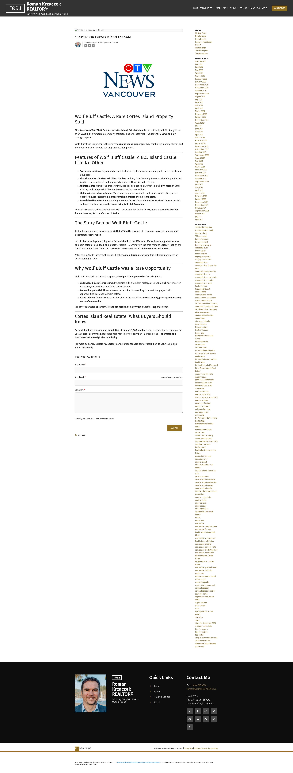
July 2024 (198, 126)
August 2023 (200, 158)
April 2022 (199, 190)
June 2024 (199, 129)
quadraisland (200, 503)
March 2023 (200, 167)
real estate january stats (205, 547)
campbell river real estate (206, 277)
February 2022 (201, 196)
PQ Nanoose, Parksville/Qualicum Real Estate (205, 450)
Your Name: (80, 364)
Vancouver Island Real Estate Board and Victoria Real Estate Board (138, 762)
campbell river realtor (204, 280)
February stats (201, 327)
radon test (199, 520)
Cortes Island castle (203, 295)
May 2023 (199, 161)
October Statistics (202, 444)
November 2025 (201, 88)
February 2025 (201, 114)
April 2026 (199, 73)
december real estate (204, 315)
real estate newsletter (204, 553)
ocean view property (203, 438)
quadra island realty (203, 488)
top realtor (199, 635)
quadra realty (201, 500)
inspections (200, 345)
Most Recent (200, 61)
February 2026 (201, 79)
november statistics (203, 430)
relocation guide (202, 582)
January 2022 (200, 199)
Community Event (202, 289)
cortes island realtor (203, 301)
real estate (199, 523)
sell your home (201, 594)
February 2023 (201, 170)
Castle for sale (201, 286)
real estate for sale (203, 529)
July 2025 (198, 99)
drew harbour (201, 324)
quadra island (201, 462)
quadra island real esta (205, 479)
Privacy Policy (188, 748)
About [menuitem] (264, 8)
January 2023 (200, 173)
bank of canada (201, 239)
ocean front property (204, 435)
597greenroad (201, 236)
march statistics (202, 392)
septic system (201, 603)
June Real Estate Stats (204, 380)
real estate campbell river (206, 526)
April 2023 (199, 164)
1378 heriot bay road (203, 227)
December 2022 (201, 176)
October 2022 (200, 179)
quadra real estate (203, 497)
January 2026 (200, 82)
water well (199, 647)
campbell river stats (203, 283)
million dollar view (202, 409)
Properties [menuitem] (221, 8)
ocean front (200, 433)
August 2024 (200, 123)
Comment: (79, 390)
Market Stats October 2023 (206, 397)
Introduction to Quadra (205, 350)
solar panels (200, 605)
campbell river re (202, 274)
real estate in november (205, 538)
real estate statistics (203, 570)
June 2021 (199, 220)
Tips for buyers (201, 51)
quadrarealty (200, 506)
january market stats (204, 374)
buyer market (201, 254)
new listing (199, 415)
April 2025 (199, 108)
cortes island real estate (205, 298)
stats (197, 620)
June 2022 (199, 184)
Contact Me (279, 8)
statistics (199, 617)
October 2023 (200, 152)
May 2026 (199, 70)
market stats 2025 (202, 394)
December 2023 (201, 146)
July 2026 (198, 64)
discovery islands (202, 321)
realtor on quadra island (205, 576)
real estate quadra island (205, 567)
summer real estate (203, 626)
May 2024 (199, 132)
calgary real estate (203, 260)
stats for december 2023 (205, 623)
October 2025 (200, 91)
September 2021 (202, 211)
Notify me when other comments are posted (95, 419)
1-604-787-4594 (198, 685)
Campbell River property (205, 271)
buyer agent (200, 251)
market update (201, 400)
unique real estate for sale (206, 638)
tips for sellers (201, 632)
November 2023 (201, 149)
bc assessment (201, 242)
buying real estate (202, 257)
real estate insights (203, 544)
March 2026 (200, 76)
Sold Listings (200, 48)
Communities (206, 8)
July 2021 (198, 217)
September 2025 (202, 94)
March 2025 (200, 111)
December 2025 (201, 85)
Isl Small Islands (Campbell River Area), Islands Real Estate (206, 368)
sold (197, 608)
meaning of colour (202, 403)
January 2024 (200, 143)
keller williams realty (203, 383)
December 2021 (201, 202)
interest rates (201, 348)
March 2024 (200, 138)
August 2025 (200, 96)
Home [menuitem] (195, 8)
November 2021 (201, 205)
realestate (199, 573)
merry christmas (202, 406)
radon (197, 518)
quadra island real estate (205, 482)
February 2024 (201, 140)
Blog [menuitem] (253, 8)
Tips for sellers (201, 54)
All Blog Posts (200, 33)
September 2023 (202, 155)
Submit (174, 428)
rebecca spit (200, 579)
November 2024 (201, 120)
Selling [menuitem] (243, 8)
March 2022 (200, 193)
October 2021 (200, 208)
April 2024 (199, 135)
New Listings (200, 36)
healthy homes (201, 330)
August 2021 (200, 214)
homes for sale (201, 342)
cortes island (200, 292)
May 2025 (199, 105)
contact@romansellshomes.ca (201, 689)
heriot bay (199, 333)
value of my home (202, 641)
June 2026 (199, 67)
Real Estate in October (204, 541)
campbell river (201, 262)
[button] (279, 8)
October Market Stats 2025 (206, 441)
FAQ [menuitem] (258, 8)
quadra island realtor (204, 485)
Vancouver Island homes (205, 644)
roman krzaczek (202, 588)
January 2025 (200, 117)
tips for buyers (201, 629)
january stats (200, 377)
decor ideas (200, 318)
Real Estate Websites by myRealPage (206, 748)
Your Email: (80, 377)
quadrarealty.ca (201, 509)
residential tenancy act (205, 585)
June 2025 (199, 102)
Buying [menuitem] (233, 8)
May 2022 (199, 187)
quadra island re (202, 477)
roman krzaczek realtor (205, 591)
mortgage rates (201, 412)
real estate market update (206, 550)
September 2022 (202, 181)
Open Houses (200, 39)
